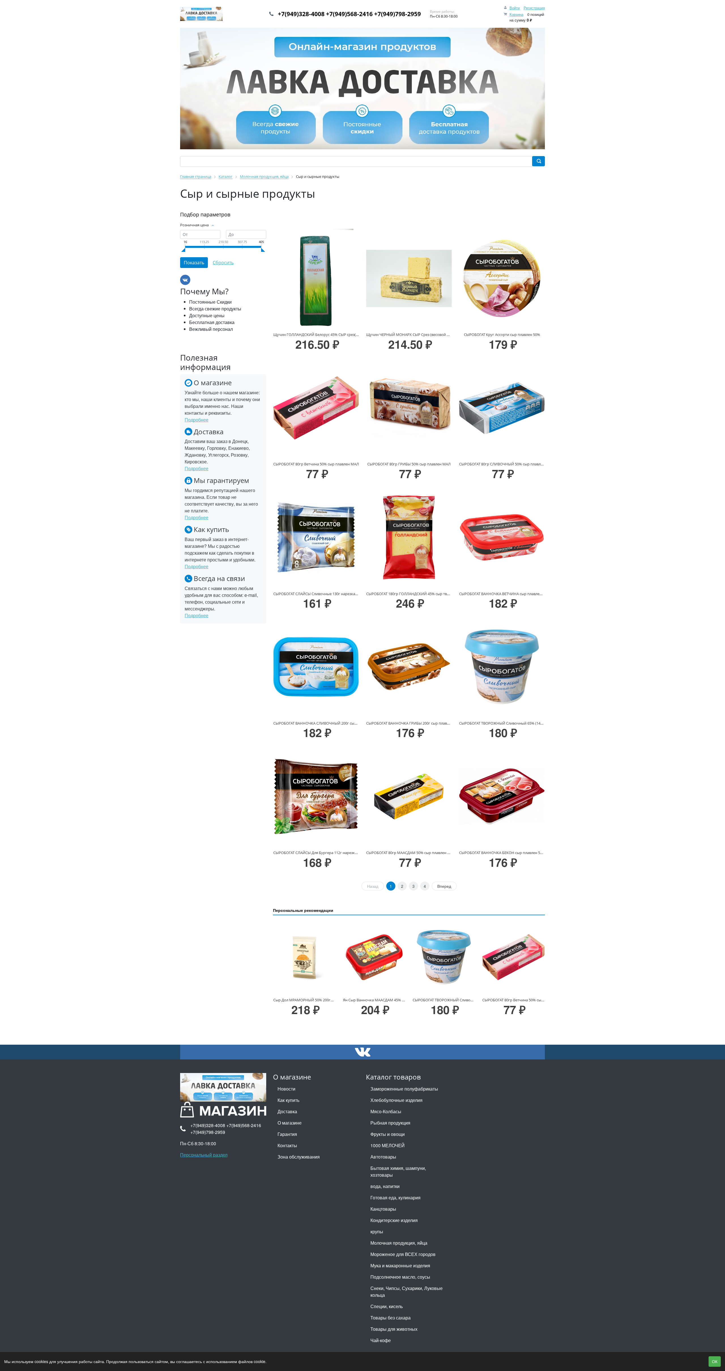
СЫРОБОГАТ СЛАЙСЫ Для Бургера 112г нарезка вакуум (321, 852)
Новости (286, 1088)
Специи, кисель (386, 1306)
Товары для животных (393, 1329)
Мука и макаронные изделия (400, 1265)
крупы (376, 1231)
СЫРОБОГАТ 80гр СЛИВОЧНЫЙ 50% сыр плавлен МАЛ (506, 464)
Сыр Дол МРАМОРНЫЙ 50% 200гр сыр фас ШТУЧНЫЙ (320, 999)
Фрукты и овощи (387, 1134)
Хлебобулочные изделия (396, 1100)
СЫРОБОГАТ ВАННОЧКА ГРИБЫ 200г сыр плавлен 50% (413, 723)
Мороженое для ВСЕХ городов (403, 1254)
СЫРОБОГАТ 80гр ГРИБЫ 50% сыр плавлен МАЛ (409, 464)
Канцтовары (383, 1209)
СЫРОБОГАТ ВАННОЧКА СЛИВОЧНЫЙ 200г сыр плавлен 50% (326, 723)
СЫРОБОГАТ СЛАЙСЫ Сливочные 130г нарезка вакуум (321, 593)
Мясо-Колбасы (385, 1111)
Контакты (287, 1145)
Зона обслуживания (299, 1156)
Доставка (287, 1111)
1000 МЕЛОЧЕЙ (387, 1145)
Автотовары (383, 1156)
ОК (714, 1361)
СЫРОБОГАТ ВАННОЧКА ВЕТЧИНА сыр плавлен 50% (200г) (509, 593)
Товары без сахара (390, 1317)
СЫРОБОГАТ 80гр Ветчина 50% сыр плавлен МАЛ (316, 464)
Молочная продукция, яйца (398, 1243)
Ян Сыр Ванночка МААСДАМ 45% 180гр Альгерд (385, 999)
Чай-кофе (380, 1340)
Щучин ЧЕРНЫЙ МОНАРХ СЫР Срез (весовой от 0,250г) (414, 334)
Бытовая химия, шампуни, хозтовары (398, 1171)
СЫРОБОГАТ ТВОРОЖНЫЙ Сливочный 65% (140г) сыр (506, 723)
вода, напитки (385, 1186)
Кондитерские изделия (394, 1220)
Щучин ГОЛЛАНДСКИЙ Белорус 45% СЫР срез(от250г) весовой (328, 334)
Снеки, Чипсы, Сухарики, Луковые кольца (406, 1291)
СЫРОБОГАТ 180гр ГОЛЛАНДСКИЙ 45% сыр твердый (412, 593)
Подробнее (196, 419)
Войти (514, 7)
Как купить (288, 1100)
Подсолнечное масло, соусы (400, 1277)
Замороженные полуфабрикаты (404, 1088)
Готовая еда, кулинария (395, 1197)
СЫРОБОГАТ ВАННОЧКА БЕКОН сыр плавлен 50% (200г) (507, 852)
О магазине (290, 1122)
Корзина (516, 14)
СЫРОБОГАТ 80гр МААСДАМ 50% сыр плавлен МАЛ (410, 852)
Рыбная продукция (390, 1122)
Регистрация (534, 7)
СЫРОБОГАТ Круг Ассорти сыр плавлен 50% (502, 334)
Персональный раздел (203, 1154)
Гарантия (287, 1134)
